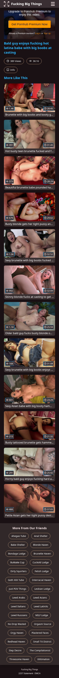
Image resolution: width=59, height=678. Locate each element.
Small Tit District (42, 641)
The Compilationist (40, 650)
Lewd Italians (18, 606)
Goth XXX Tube (16, 580)
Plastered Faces (40, 632)
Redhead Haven (16, 641)
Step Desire (15, 650)
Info (12, 69)
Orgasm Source (42, 624)
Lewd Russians (19, 615)
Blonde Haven (40, 544)
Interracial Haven (41, 580)
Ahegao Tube (18, 536)
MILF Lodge (41, 615)
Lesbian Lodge (42, 588)
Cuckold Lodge (41, 562)
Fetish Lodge (42, 571)
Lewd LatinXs (41, 606)
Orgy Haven (16, 632)
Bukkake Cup (17, 562)
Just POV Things (17, 588)
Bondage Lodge (16, 553)
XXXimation (43, 659)
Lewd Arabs (18, 597)
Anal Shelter (41, 536)
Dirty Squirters (18, 571)
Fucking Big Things (26, 4)
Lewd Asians (40, 597)
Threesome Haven (19, 659)
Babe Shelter (18, 544)
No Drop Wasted (17, 624)
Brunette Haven (42, 553)
